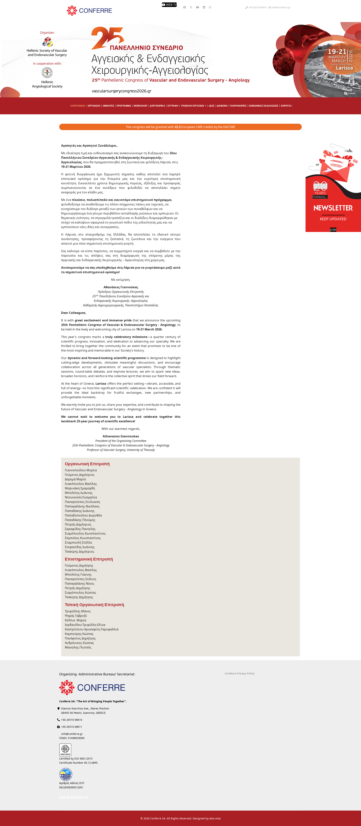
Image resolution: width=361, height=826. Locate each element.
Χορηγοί (286, 105)
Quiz (211, 105)
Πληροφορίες (238, 105)
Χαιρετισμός (77, 105)
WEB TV (171, 5)
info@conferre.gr (281, 7)
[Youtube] (197, 7)
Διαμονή (222, 105)
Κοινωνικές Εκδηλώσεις (263, 105)
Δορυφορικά (157, 105)
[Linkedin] (204, 7)
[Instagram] (210, 7)
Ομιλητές (108, 105)
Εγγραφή (173, 105)
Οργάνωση (94, 105)
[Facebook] (184, 7)
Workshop (140, 105)
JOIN (333, 230)
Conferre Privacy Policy (240, 673)
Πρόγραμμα (124, 105)
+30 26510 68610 (257, 7)
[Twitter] (191, 7)
